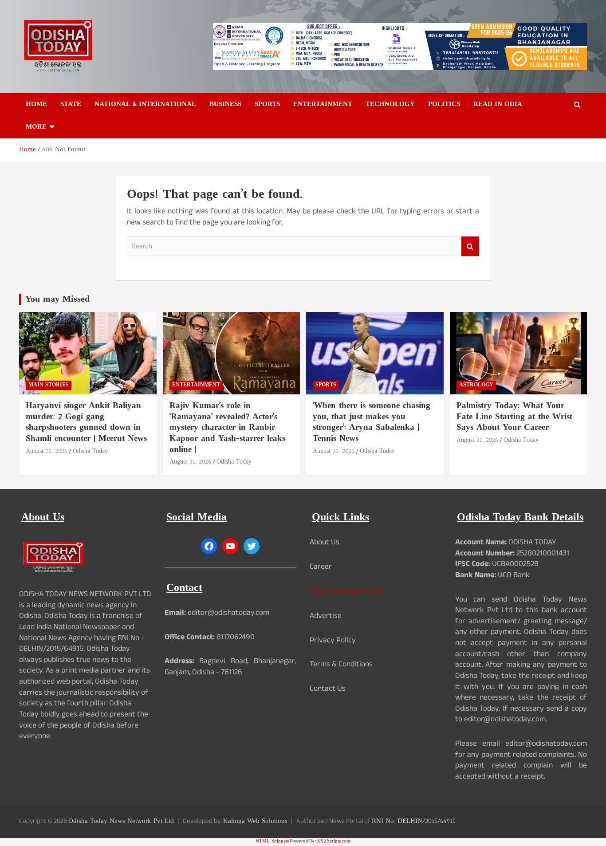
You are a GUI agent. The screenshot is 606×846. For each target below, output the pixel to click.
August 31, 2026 (46, 451)
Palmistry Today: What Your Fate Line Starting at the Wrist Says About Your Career (514, 417)
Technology (390, 104)
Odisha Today (90, 451)
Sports (267, 104)
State (70, 104)
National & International (145, 104)
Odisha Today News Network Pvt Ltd (121, 821)
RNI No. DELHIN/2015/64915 (414, 821)
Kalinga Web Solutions (255, 821)
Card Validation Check (347, 592)
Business (225, 104)
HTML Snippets (272, 841)
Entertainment (322, 104)
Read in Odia (497, 104)
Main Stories (48, 385)
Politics (444, 104)
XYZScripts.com (333, 841)
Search (470, 246)
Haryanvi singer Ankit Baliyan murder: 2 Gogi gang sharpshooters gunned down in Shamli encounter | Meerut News (86, 422)
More (36, 127)
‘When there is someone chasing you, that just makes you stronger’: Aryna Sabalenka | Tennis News (371, 422)
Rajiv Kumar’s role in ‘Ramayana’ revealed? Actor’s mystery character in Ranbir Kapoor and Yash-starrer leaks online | (227, 428)
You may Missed (57, 299)
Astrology (476, 385)
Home (36, 104)
